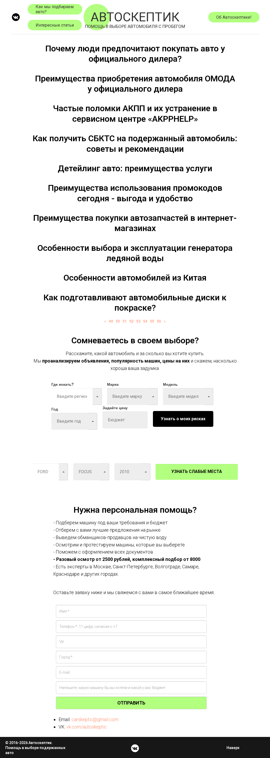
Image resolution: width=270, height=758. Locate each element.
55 (152, 321)
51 (125, 321)
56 (159, 321)
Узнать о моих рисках (183, 418)
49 (111, 321)
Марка (113, 384)
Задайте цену (115, 407)
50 (118, 321)
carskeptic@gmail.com (94, 719)
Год (54, 409)
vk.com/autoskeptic (86, 727)
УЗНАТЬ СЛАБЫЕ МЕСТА (196, 471)
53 (138, 321)
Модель (170, 384)
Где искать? (62, 384)
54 (145, 321)
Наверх (232, 748)
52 (131, 321)
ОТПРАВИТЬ (131, 703)
